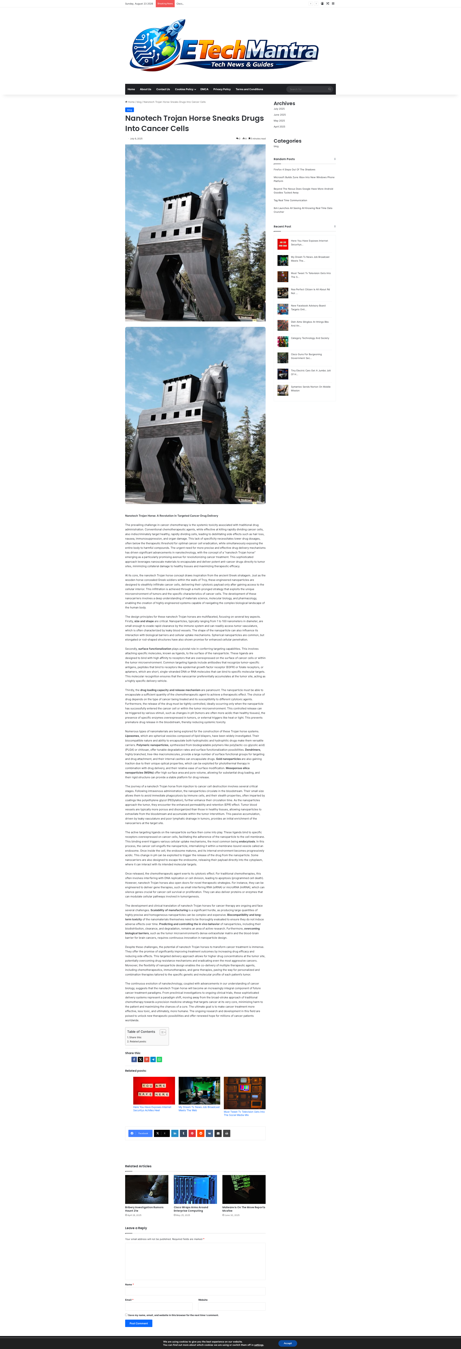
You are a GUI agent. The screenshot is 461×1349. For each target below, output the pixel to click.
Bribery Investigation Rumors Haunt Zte (144, 1209)
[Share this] (134, 1059)
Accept (288, 1343)
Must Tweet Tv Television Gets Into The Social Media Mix (244, 1113)
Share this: (135, 1037)
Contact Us (163, 89)
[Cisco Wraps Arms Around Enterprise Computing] (195, 1189)
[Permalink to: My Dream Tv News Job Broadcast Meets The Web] (199, 1091)
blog (139, 101)
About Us (145, 89)
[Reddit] (200, 1133)
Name (129, 1284)
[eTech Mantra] (224, 46)
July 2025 (279, 108)
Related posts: (138, 1041)
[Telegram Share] (153, 1059)
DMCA (204, 89)
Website (203, 1299)
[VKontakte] (209, 1133)
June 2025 (280, 114)
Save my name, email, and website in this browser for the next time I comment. (173, 1315)
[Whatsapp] (159, 1059)
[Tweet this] (140, 1059)
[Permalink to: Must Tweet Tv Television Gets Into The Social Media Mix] (245, 1093)
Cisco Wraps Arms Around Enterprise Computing (191, 1209)
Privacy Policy (222, 89)
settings (258, 1345)
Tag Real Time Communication (290, 200)
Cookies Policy (184, 89)
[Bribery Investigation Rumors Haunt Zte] (146, 1189)
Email (129, 1299)
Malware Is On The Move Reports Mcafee (243, 1209)
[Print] (226, 1133)
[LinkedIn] (174, 1133)
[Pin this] (146, 1059)
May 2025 (279, 120)
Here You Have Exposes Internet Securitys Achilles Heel (152, 1108)
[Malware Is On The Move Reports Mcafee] (244, 1189)
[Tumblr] (183, 1133)
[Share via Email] (218, 1133)
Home (131, 89)
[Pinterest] (192, 1133)
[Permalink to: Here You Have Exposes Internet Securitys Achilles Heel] (154, 1091)
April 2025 (279, 126)
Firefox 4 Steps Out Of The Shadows (294, 169)
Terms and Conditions (249, 89)
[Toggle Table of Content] (161, 1032)
